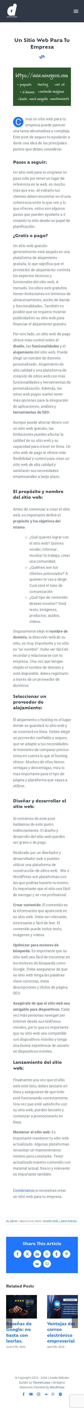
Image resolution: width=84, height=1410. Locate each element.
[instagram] (38, 1394)
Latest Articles (68, 1221)
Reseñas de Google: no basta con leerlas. (21, 1307)
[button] (9, 1322)
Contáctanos (23, 1190)
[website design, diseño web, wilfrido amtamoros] (42, 69)
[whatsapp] (53, 1394)
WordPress (57, 1387)
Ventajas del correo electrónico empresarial (62, 1307)
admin (13, 1221)
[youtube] (31, 1394)
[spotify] (60, 1394)
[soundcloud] (46, 1394)
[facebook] (23, 1394)
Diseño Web (50, 1221)
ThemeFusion (42, 1382)
